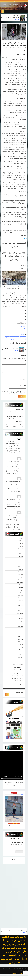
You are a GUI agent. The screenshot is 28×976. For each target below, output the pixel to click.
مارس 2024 (20, 595)
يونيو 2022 (21, 649)
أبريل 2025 (21, 561)
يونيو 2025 (21, 556)
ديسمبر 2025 (20, 543)
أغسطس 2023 (20, 613)
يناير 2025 (21, 569)
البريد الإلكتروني (22, 379)
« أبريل (21, 684)
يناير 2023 (21, 631)
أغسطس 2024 (20, 582)
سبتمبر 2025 (20, 548)
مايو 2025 (21, 558)
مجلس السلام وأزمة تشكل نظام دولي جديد (14, 424)
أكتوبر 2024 (20, 577)
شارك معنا (14, 859)
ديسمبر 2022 (20, 634)
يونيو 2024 (21, 587)
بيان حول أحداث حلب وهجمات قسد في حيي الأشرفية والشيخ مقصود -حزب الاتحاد (13, 482)
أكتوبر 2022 (20, 639)
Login (14, 1)
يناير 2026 (21, 540)
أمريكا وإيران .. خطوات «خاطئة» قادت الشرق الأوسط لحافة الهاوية (11, 348)
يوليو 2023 (21, 615)
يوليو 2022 (21, 647)
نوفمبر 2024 (20, 574)
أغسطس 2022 (20, 644)
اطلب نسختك (19, 851)
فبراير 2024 (20, 597)
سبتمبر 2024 (20, 579)
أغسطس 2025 (20, 551)
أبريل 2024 (21, 592)
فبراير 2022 (20, 660)
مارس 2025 (20, 564)
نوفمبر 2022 (20, 636)
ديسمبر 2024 (20, 571)
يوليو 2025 (21, 553)
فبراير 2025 (20, 566)
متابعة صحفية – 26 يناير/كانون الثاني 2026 (14, 426)
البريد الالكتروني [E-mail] (17, 842)
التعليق (24, 363)
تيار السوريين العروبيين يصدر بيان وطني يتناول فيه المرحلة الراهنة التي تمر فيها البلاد (10, 16)
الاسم (24, 376)
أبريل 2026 (21, 538)
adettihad (14, 47)
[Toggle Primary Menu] (2, 11)
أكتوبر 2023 (20, 608)
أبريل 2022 (21, 654)
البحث (7, 694)
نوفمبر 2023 (20, 605)
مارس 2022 (20, 657)
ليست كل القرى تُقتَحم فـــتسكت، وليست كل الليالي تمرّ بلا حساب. (13, 501)
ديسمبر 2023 (20, 603)
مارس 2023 (20, 626)
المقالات (23, 334)
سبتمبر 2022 (20, 641)
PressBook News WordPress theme (20, 973)
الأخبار (19, 19)
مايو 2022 (21, 652)
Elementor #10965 (19, 409)
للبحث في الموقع (19, 692)
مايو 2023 (21, 621)
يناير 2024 (21, 600)
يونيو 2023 (21, 618)
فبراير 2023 (20, 628)
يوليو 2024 (21, 584)
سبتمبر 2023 (20, 610)
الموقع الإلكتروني (22, 385)
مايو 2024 (21, 590)
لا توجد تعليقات (8, 48)
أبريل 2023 (21, 623)
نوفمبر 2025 (20, 546)
